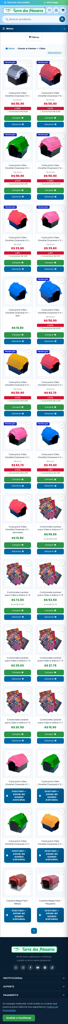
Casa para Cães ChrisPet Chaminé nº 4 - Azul (50, 311)
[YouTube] (38, 967)
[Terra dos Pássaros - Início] (24, 10)
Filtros (35, 37)
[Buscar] (62, 19)
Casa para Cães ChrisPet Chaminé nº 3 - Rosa (17, 456)
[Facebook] (30, 967)
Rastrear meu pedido (18, 2)
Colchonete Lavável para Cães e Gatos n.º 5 (50, 594)
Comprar (16, 118)
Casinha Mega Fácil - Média (17, 902)
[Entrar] (56, 10)
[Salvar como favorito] (28, 64)
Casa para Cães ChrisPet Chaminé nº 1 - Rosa (17, 783)
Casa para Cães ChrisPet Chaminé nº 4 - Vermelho (50, 94)
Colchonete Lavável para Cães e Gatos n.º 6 (17, 594)
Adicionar (16, 124)
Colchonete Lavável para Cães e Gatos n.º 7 (50, 528)
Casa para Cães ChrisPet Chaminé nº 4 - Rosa (50, 167)
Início (11, 48)
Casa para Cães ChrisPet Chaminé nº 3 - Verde (17, 842)
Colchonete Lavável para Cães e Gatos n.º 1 (50, 721)
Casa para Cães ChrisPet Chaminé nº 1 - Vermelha (17, 529)
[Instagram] (23, 967)
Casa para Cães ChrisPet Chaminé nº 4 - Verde (17, 167)
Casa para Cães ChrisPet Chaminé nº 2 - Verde (50, 783)
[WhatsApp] (16, 967)
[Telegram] (45, 967)
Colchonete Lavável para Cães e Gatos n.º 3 (50, 659)
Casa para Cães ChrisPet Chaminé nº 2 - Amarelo (50, 842)
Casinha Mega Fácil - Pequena (50, 902)
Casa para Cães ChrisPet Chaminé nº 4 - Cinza (17, 94)
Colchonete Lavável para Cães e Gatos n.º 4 (17, 659)
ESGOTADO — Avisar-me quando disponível (19, 795)
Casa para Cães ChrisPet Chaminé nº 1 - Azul (17, 312)
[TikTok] (52, 967)
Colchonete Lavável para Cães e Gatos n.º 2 (17, 721)
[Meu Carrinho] (63, 10)
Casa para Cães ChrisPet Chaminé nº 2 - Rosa (50, 239)
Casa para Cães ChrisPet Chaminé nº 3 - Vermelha (50, 384)
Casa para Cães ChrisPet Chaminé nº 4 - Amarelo (17, 384)
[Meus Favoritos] (49, 10)
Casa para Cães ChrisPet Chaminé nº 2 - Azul (50, 456)
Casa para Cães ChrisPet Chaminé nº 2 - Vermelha (17, 239)
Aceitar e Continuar (18, 1018)
